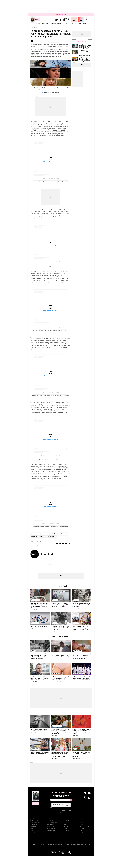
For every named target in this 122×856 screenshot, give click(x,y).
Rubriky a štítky (83, 832)
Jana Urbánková (54, 631)
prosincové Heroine (55, 271)
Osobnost (42, 536)
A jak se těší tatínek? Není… (52, 820)
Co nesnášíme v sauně (51, 828)
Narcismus (65, 822)
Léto (75, 748)
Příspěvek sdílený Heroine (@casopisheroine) (50, 178)
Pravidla (53, 842)
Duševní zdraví (66, 834)
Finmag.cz (50, 844)
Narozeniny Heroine (53, 41)
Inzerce (81, 820)
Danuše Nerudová (35, 126)
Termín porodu (33, 832)
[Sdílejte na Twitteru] (60, 543)
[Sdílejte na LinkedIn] (63, 543)
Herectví (55, 623)
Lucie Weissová (33, 629)
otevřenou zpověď (63, 216)
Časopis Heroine (45, 533)
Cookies (49, 842)
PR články (82, 830)
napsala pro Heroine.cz (45, 135)
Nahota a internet (57, 725)
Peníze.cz (55, 844)
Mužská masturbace (50, 826)
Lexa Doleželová (54, 608)
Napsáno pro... (35, 623)
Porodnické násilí (78, 650)
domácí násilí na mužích (47, 412)
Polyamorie (66, 832)
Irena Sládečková (75, 631)
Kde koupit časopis (83, 828)
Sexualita (65, 828)
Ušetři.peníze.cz (61, 844)
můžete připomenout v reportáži (54, 480)
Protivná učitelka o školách (52, 822)
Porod (33, 650)
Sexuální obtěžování (67, 820)
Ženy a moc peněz (80, 19)
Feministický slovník (83, 834)
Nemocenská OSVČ (34, 830)
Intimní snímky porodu (51, 824)
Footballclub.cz (73, 844)
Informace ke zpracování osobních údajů (64, 842)
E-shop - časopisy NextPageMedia (83, 844)
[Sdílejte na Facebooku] (57, 543)
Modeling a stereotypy (79, 673)
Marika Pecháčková (76, 608)
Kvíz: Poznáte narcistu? (51, 832)
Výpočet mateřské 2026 (34, 834)
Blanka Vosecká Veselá (76, 758)
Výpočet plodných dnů (34, 820)
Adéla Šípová (54, 533)
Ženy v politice (66, 835)
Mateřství (65, 824)
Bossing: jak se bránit (51, 835)
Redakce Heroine (48, 554)
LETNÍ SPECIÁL (74, 19)
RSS (73, 842)
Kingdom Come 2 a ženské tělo (52, 834)
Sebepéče (76, 623)
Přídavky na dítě (33, 826)
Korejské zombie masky (51, 830)
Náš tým (81, 822)
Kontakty (81, 824)
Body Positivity (56, 673)
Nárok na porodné (33, 824)
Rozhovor (76, 600)
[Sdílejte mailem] (66, 543)
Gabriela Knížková (33, 609)
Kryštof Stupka (34, 536)
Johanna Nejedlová (35, 271)
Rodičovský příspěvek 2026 (35, 835)
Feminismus (66, 826)
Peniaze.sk (67, 844)
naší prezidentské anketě (58, 130)
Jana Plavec (32, 660)
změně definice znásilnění (44, 282)
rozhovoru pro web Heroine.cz (47, 349)
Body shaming (66, 830)
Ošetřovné (32, 828)
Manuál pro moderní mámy (84, 826)
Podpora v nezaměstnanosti (35, 822)
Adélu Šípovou (34, 464)
